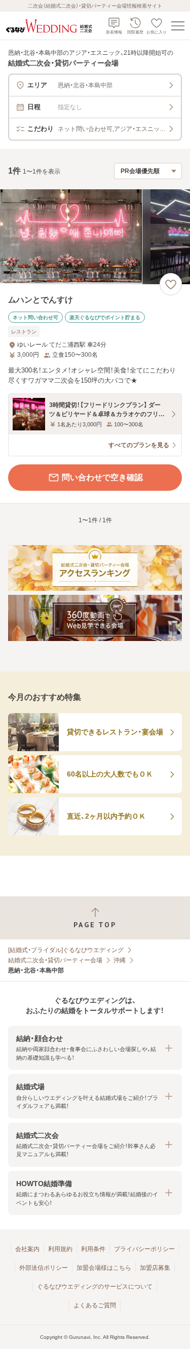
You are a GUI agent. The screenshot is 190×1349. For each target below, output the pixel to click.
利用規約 (60, 1249)
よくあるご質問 (94, 1305)
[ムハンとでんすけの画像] (95, 236)
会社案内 (27, 1249)
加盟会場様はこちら (104, 1267)
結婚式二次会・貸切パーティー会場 (55, 960)
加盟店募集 (155, 1267)
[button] (95, 1048)
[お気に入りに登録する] (171, 284)
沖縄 (119, 960)
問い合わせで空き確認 (102, 477)
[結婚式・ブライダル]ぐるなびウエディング (66, 950)
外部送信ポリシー (43, 1267)
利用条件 (93, 1249)
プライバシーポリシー (144, 1249)
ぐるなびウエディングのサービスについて (95, 1286)
